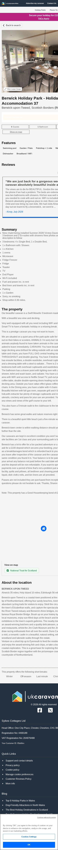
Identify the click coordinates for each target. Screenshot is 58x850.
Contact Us (51, 3)
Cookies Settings (28, 837)
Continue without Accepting (46, 817)
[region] (29, 832)
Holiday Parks (40, 10)
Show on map (16, 132)
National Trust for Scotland (23, 570)
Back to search (13, 25)
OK (29, 845)
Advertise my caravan (35, 3)
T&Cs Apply (43, 18)
